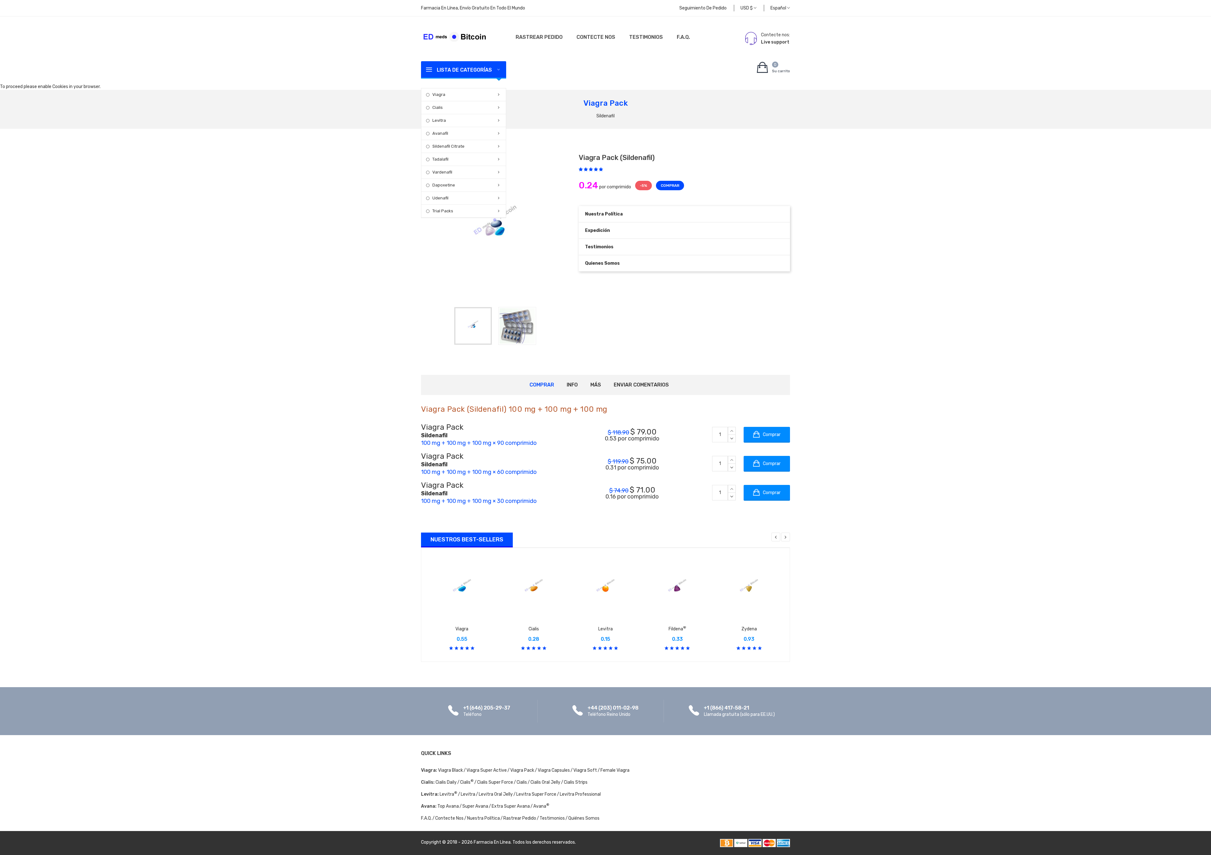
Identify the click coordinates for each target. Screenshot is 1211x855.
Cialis (437, 107)
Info (572, 385)
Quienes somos (602, 263)
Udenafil (440, 198)
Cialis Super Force (495, 782)
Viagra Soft (585, 770)
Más (595, 385)
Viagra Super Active (486, 770)
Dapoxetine (443, 185)
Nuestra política (604, 214)
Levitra (439, 120)
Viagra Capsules (554, 770)
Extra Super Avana (511, 806)
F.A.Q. (683, 37)
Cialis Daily (446, 782)
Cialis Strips (576, 782)
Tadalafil (440, 159)
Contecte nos (595, 37)
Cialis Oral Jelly (545, 782)
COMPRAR (670, 185)
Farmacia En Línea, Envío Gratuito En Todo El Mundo (473, 8)
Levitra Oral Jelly (496, 794)
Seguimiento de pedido (703, 8)
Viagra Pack (522, 770)
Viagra (438, 94)
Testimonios (646, 37)
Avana (541, 806)
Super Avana (475, 806)
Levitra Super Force (536, 794)
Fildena (677, 629)
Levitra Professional (580, 794)
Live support (775, 42)
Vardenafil (442, 172)
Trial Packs (442, 211)
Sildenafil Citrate (448, 146)
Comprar (541, 385)
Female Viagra (614, 770)
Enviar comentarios (641, 385)
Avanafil (440, 133)
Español (778, 8)
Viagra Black (450, 770)
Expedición (597, 230)
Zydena (749, 629)
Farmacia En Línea (492, 842)
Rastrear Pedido (539, 37)
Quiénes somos (584, 818)
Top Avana (448, 806)
